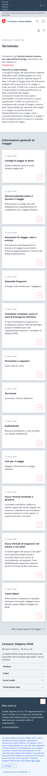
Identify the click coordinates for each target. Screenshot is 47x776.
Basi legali (36, 760)
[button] (43, 701)
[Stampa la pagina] (38, 30)
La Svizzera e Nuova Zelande (20, 21)
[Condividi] (44, 30)
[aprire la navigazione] (43, 21)
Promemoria (7, 65)
